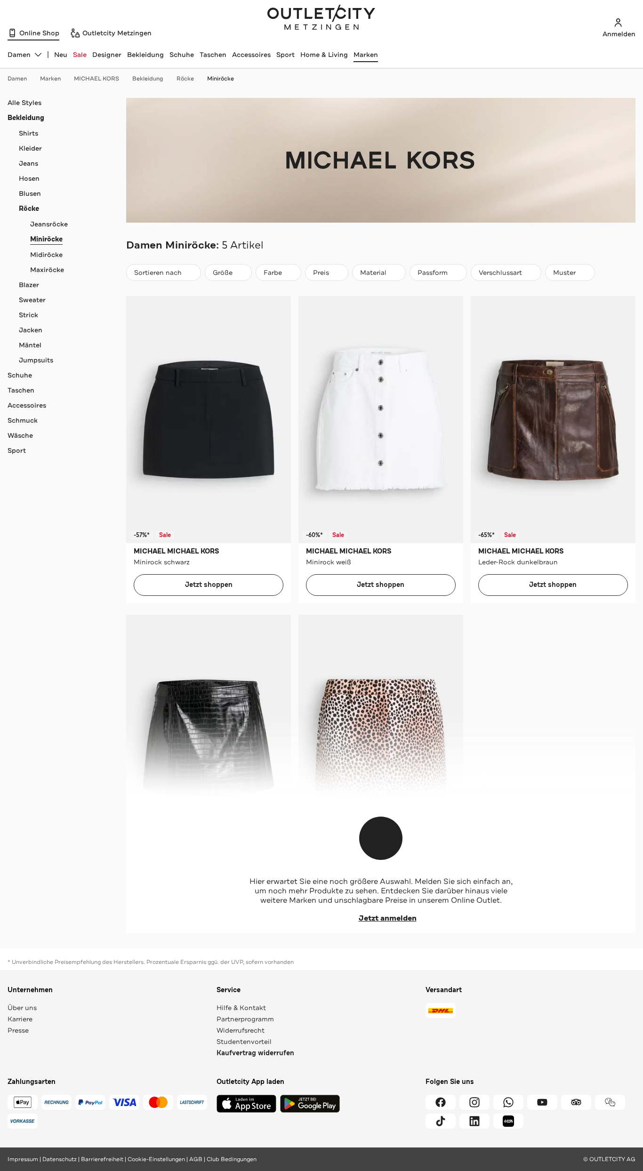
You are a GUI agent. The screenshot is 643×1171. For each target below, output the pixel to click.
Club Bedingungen (232, 1159)
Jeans (28, 163)
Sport (285, 54)
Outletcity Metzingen (321, 18)
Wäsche (20, 435)
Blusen (30, 193)
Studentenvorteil (244, 1041)
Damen (17, 78)
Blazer (29, 285)
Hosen (29, 178)
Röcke (185, 78)
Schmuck (23, 420)
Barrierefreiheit (102, 1159)
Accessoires (251, 54)
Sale (80, 54)
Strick (28, 315)
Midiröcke (46, 254)
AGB (195, 1159)
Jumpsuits (36, 360)
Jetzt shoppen (209, 584)
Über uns (22, 1007)
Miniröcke (220, 78)
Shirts (28, 133)
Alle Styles (24, 102)
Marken (366, 54)
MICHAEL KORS (96, 78)
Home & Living (324, 54)
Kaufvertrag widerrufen (255, 1053)
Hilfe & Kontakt (241, 1007)
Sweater (32, 300)
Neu (60, 54)
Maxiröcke (47, 269)
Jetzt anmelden (388, 918)
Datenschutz (59, 1159)
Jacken (30, 330)
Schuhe (181, 54)
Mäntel (30, 345)
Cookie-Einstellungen (156, 1159)
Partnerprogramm (245, 1019)
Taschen (213, 54)
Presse (18, 1030)
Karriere (20, 1019)
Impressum (23, 1159)
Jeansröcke (49, 224)
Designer (106, 54)
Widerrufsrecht (241, 1030)
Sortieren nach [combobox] (158, 274)
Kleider (30, 148)
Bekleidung (145, 54)
